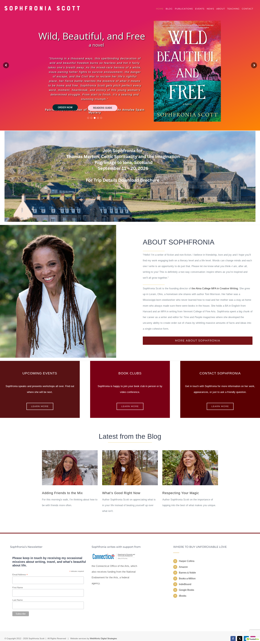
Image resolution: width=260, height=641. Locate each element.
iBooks (182, 596)
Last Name (17, 600)
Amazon (183, 567)
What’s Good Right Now (121, 493)
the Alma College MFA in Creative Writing (215, 288)
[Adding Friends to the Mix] (70, 467)
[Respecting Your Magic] (190, 467)
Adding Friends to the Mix (62, 493)
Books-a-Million (187, 578)
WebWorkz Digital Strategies (103, 638)
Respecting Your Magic (180, 493)
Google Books (186, 590)
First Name (17, 587)
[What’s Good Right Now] (130, 467)
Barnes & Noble (187, 572)
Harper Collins (186, 561)
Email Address (20, 574)
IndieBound (185, 584)
